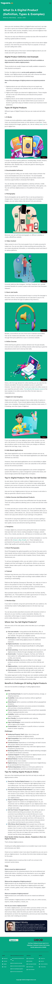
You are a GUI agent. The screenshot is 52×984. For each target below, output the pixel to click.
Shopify (24, 540)
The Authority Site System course (34, 389)
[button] (50, 3)
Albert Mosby (12, 17)
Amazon (15, 540)
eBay (19, 540)
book (41, 124)
